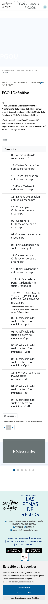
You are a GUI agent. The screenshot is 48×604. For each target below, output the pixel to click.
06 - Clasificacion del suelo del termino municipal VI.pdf (23, 335)
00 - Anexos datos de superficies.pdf (23, 156)
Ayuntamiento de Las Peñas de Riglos (16, 70)
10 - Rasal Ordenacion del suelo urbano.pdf (24, 188)
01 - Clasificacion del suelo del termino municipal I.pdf (23, 389)
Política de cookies (25, 545)
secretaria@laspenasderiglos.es (25, 530)
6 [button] (33, 470)
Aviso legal (36, 538)
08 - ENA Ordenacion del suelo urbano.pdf (25, 246)
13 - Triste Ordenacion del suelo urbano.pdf (24, 177)
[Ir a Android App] (14, 550)
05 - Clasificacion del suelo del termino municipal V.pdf (23, 362)
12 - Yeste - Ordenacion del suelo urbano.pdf (25, 167)
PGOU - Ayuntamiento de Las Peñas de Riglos (23, 83)
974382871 (18, 527)
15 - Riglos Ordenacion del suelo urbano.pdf (24, 270)
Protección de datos (16, 541)
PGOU (37, 70)
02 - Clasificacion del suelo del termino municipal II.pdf (23, 321)
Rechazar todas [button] (24, 593)
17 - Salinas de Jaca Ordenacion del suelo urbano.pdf (23, 258)
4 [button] (26, 470)
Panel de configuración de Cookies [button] (24, 598)
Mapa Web (23, 538)
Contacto (12, 538)
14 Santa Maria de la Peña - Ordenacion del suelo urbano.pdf (24, 282)
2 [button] (18, 470)
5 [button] (29, 470)
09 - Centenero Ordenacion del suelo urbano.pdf (23, 224)
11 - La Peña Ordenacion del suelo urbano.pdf (25, 198)
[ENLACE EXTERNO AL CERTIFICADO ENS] (24, 558)
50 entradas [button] (9, 416)
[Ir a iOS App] (33, 550)
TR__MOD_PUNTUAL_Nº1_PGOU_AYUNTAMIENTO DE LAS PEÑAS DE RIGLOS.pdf (25, 297)
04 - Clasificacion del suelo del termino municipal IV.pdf (23, 403)
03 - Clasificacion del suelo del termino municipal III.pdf (23, 348)
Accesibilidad (35, 541)
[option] (24, 451)
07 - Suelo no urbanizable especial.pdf (26, 236)
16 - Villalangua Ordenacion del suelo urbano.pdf (23, 210)
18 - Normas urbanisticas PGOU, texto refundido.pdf (25, 375)
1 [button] (14, 470)
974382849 (30, 527)
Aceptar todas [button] (24, 587)
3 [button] (22, 470)
